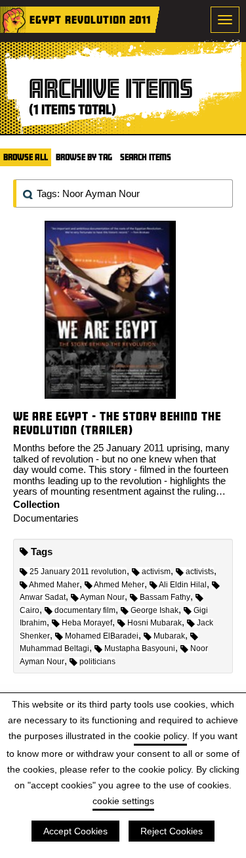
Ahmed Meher (119, 584)
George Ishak (154, 610)
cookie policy (160, 736)
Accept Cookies (75, 831)
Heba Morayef (87, 622)
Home (13, 20)
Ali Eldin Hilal (183, 584)
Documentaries (46, 518)
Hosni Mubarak (154, 622)
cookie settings (123, 801)
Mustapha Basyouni (139, 648)
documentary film (84, 610)
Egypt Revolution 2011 (90, 19)
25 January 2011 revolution (78, 571)
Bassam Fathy (165, 597)
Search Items (145, 157)
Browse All (25, 157)
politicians (97, 661)
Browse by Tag (84, 157)
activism (156, 571)
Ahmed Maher (54, 584)
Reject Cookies (171, 831)
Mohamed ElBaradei (101, 636)
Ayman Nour (102, 597)
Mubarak (169, 636)
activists (200, 571)
